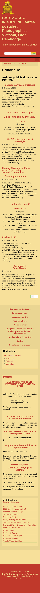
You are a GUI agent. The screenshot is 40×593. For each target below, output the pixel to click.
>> (34, 53)
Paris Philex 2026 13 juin (20, 116)
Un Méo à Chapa (10, 533)
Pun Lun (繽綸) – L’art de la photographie (19, 525)
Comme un (9, 517)
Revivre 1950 (9, 237)
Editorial (9, 361)
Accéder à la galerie (19, 464)
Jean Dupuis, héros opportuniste (16, 522)
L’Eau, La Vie (8, 530)
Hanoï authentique (10, 538)
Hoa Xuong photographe (12, 506)
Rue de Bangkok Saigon (12, 536)
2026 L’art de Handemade (14, 509)
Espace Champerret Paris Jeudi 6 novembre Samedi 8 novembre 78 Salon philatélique (16, 172)
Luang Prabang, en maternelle (15, 520)
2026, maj (10, 358)
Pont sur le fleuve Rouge (13, 512)
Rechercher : (9, 50)
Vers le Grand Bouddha (12, 541)
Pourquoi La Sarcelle (11, 528)
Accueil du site (9, 64)
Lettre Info (10, 364)
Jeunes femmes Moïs (11, 514)
